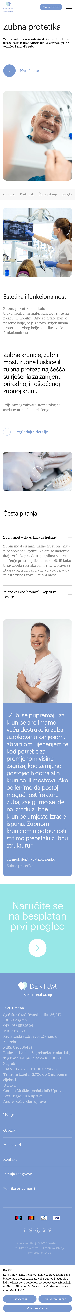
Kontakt (10, 1159)
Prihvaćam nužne (55, 1299)
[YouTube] (31, 1231)
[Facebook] (37, 1231)
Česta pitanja (48, 194)
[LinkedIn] (50, 1231)
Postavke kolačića (39, 1253)
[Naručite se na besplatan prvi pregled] (8, 928)
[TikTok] (25, 1231)
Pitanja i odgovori (17, 1174)
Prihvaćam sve (20, 1299)
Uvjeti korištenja (54, 1248)
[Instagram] (44, 1231)
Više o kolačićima (37, 1308)
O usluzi (9, 194)
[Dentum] (8, 7)
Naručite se (51, 7)
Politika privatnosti (19, 1188)
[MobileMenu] (69, 7)
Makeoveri (12, 1144)
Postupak (27, 194)
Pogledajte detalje (27, 431)
